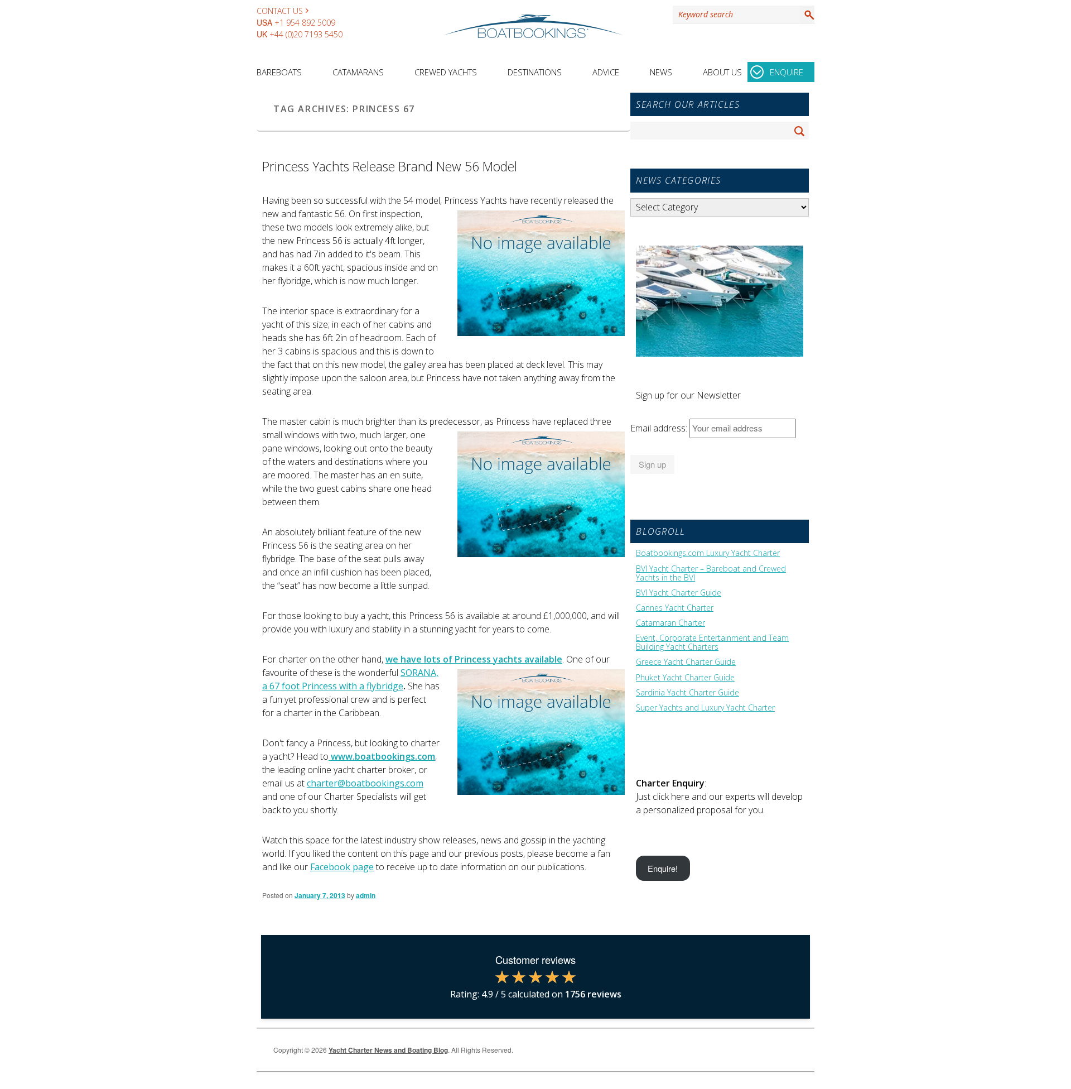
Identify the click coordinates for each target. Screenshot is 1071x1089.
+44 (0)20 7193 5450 (305, 34)
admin (365, 895)
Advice (605, 72)
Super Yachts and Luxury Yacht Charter (705, 707)
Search (807, 14)
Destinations (535, 72)
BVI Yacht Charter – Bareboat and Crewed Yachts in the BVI (711, 573)
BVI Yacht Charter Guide (678, 592)
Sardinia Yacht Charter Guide (687, 692)
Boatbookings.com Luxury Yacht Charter (708, 553)
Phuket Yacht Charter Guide (685, 677)
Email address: (659, 428)
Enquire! (663, 868)
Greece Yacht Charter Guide (686, 662)
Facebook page (342, 867)
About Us (722, 72)
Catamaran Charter (670, 622)
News (661, 72)
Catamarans (358, 72)
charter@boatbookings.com (365, 783)
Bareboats (279, 72)
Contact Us (280, 11)
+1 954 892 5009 (304, 22)
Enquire (786, 72)
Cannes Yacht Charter (674, 607)
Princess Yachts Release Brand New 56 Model (389, 166)
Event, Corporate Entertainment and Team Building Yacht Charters (712, 642)
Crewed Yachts (445, 72)
